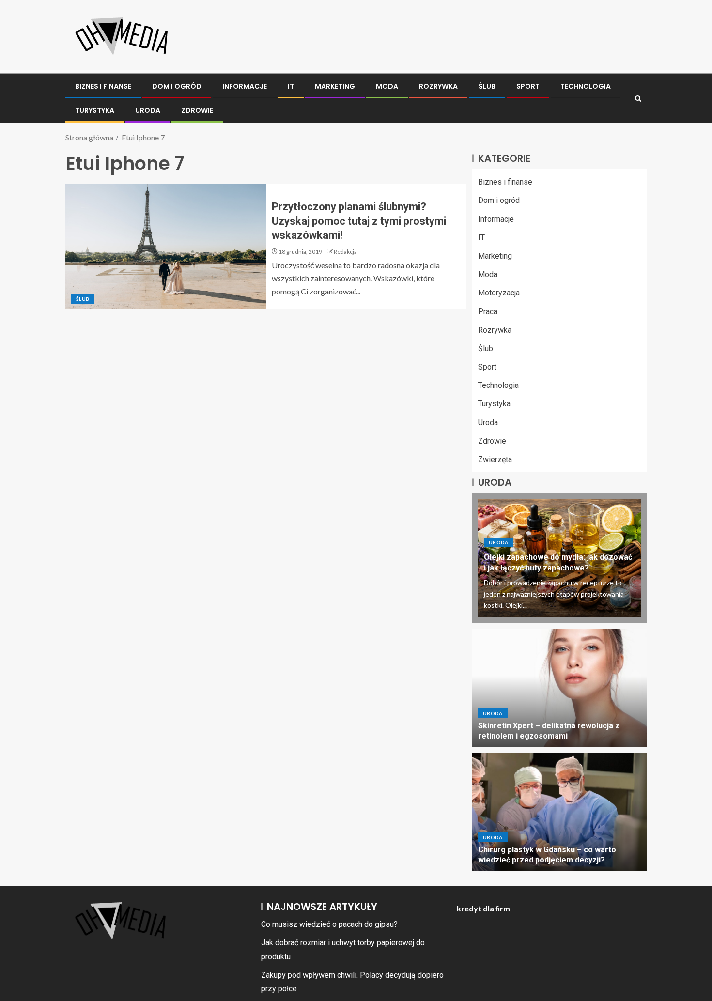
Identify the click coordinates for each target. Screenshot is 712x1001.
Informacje (244, 86)
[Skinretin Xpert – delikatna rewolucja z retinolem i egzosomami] (559, 688)
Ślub (487, 86)
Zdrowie (197, 110)
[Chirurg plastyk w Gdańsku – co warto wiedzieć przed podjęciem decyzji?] (559, 812)
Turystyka (94, 110)
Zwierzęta (495, 459)
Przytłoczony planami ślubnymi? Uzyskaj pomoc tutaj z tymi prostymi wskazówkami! (359, 220)
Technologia (585, 86)
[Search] (638, 98)
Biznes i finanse (103, 86)
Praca (487, 311)
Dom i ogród (176, 86)
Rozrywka (438, 86)
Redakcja (345, 251)
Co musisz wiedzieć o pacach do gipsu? (329, 924)
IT (291, 86)
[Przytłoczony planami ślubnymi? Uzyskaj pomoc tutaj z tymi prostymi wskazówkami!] (165, 246)
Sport (528, 86)
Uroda (147, 110)
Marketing (335, 86)
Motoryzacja (499, 292)
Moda (387, 86)
